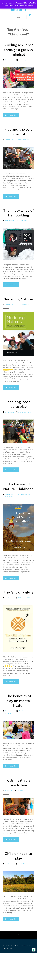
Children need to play (18, 856)
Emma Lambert (9, 60)
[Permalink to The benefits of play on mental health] (18, 730)
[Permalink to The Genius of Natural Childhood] (18, 527)
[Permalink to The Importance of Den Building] (18, 244)
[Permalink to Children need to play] (18, 881)
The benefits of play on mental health (18, 700)
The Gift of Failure (18, 592)
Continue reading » (11, 115)
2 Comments (9, 497)
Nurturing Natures (18, 299)
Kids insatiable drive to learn (18, 782)
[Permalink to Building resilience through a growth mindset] (18, 78)
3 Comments (9, 713)
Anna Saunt (8, 790)
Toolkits (33, 3)
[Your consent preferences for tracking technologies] (33, 949)
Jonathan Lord (9, 139)
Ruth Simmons (9, 220)
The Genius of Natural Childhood (18, 486)
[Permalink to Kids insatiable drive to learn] (18, 806)
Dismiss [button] (31, 5)
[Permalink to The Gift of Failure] (18, 629)
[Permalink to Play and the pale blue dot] (18, 158)
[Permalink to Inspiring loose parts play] (18, 431)
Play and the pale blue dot (18, 131)
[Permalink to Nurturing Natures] (18, 334)
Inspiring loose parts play (18, 404)
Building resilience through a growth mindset (18, 49)
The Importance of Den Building (18, 213)
